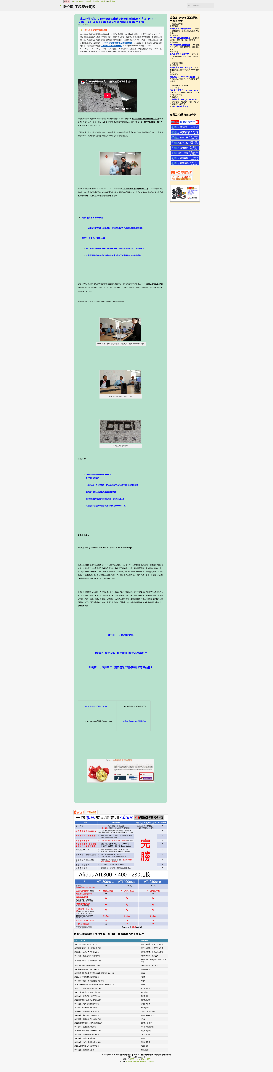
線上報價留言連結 (180, 106)
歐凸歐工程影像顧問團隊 (180, 28)
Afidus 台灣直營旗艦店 (180, 38)
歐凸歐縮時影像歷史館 (179, 54)
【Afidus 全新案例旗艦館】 (111, 46)
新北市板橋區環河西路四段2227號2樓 (140, 1061)
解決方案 (103, 1)
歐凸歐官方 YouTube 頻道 (181, 67)
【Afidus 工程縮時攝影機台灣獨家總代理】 (117, 43)
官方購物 (111, 1)
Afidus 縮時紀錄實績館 (180, 45)
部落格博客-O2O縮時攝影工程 (134, 721)
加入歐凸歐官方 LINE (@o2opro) (184, 90)
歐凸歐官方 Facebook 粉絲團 (182, 77)
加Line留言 (146, 1059)
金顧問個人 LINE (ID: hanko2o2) (184, 99)
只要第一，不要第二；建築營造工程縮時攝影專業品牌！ (121, 667)
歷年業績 (96, 1)
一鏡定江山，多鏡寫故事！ (120, 635)
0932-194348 (78, 1)
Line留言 (88, 1)
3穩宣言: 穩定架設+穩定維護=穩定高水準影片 (121, 653)
